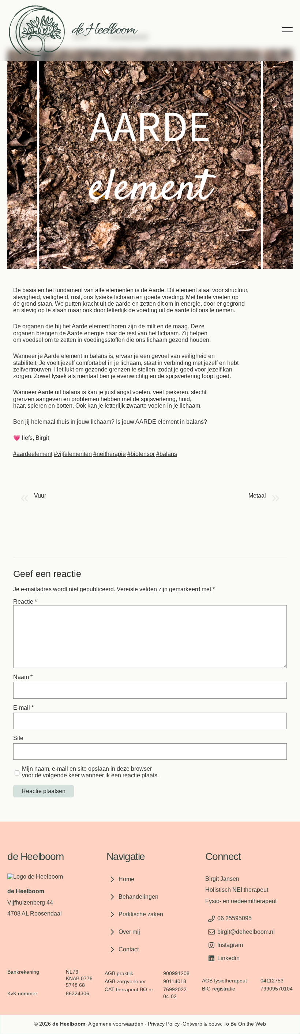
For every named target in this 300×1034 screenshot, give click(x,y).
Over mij (129, 932)
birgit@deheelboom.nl (246, 932)
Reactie (25, 602)
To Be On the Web (245, 1024)
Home (126, 879)
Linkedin (228, 958)
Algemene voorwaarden (115, 1024)
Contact (129, 949)
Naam (23, 677)
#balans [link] (166, 454)
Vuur (40, 496)
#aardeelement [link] (32, 454)
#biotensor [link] (141, 454)
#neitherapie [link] (109, 454)
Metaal (257, 496)
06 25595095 (234, 918)
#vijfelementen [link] (73, 454)
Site (18, 738)
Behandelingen (138, 897)
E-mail (23, 708)
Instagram (230, 945)
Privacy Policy (164, 1024)
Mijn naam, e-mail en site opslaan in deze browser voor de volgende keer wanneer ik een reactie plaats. (90, 772)
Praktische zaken (141, 914)
